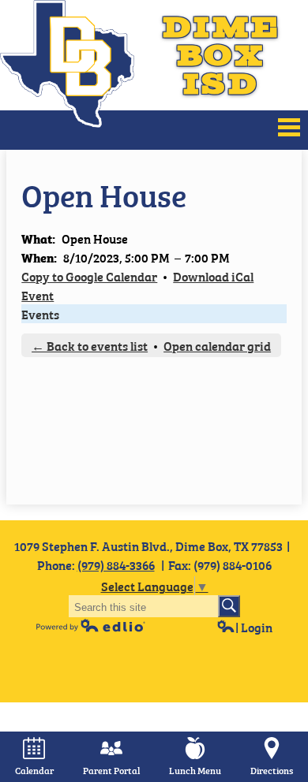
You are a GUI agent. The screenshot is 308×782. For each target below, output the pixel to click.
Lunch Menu (195, 770)
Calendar (34, 770)
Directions (271, 770)
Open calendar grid (217, 345)
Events (40, 313)
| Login (253, 626)
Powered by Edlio (91, 625)
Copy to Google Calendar (89, 275)
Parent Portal (111, 770)
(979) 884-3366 (116, 564)
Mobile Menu (289, 127)
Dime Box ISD (221, 54)
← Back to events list (90, 345)
